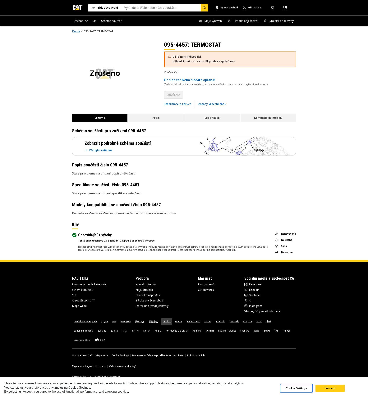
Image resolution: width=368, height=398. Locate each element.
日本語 (114, 330)
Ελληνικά (247, 321)
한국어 (135, 330)
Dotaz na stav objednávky (152, 306)
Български (126, 321)
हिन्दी (269, 321)
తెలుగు (267, 330)
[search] (204, 7)
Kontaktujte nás (146, 284)
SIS (74, 295)
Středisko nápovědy (148, 295)
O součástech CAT (83, 300)
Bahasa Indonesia (84, 330)
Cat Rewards (206, 290)
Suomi (207, 321)
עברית (259, 321)
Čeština (167, 321)
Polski (158, 330)
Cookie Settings (120, 355)
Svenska (244, 330)
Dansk (178, 321)
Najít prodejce (145, 290)
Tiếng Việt (100, 339)
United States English (85, 321)
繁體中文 (153, 321)
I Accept (330, 388)
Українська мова (82, 339)
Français (220, 321)
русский (210, 330)
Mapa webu (79, 306)
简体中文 (139, 321)
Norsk (146, 330)
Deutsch (234, 321)
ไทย (276, 330)
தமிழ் (256, 330)
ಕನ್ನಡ (124, 330)
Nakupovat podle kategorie (89, 284)
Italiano (102, 330)
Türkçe (286, 330)
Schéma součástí (82, 290)
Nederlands (193, 321)
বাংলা (114, 321)
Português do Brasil (177, 330)
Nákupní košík (206, 284)
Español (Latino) (227, 330)
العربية (104, 321)
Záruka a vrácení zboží (149, 300)
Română (197, 330)
